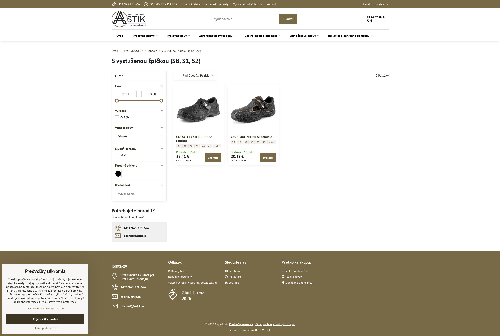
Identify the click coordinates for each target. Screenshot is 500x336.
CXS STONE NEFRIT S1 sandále (251, 137)
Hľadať (288, 19)
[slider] (117, 101)
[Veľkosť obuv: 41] (271, 142)
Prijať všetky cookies (45, 319)
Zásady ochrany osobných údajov (275, 324)
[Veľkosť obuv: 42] (217, 146)
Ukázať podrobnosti (45, 328)
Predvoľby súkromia (241, 324)
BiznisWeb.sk (263, 330)
